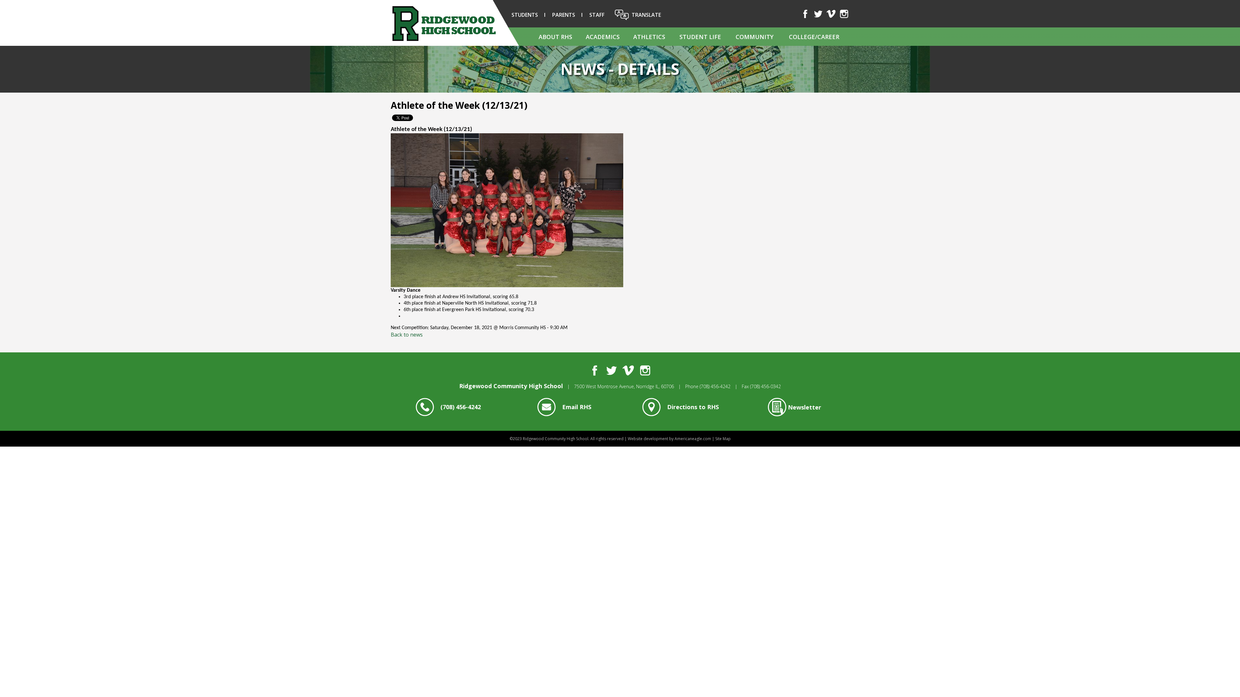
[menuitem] (555, 36)
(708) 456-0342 (765, 386)
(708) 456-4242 (715, 386)
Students (525, 14)
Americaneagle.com (693, 438)
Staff (596, 14)
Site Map (723, 438)
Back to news (407, 334)
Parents (563, 14)
